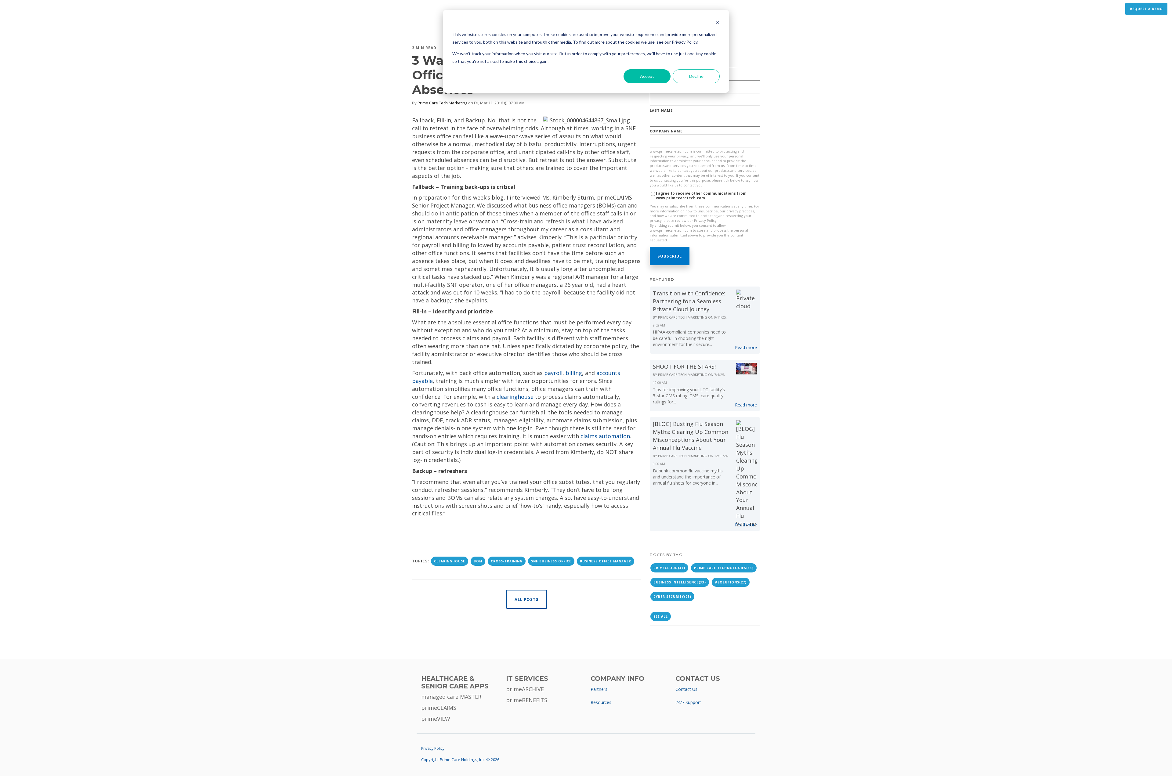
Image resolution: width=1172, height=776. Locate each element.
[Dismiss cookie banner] (717, 23)
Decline (696, 76)
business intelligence (679, 582)
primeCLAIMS (438, 707)
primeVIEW (435, 718)
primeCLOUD (669, 568)
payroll (553, 373)
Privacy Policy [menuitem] (432, 748)
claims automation (605, 436)
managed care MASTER (451, 696)
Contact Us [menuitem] (686, 689)
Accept (647, 76)
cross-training (507, 561)
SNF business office (551, 561)
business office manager (605, 561)
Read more (746, 347)
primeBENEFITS (526, 700)
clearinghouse (515, 396)
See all (660, 616)
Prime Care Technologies (724, 568)
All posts (527, 599)
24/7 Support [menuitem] (688, 702)
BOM (478, 561)
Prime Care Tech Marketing (442, 103)
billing (574, 373)
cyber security (672, 596)
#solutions (731, 582)
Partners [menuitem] (599, 689)
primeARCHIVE (525, 689)
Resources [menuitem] (601, 702)
